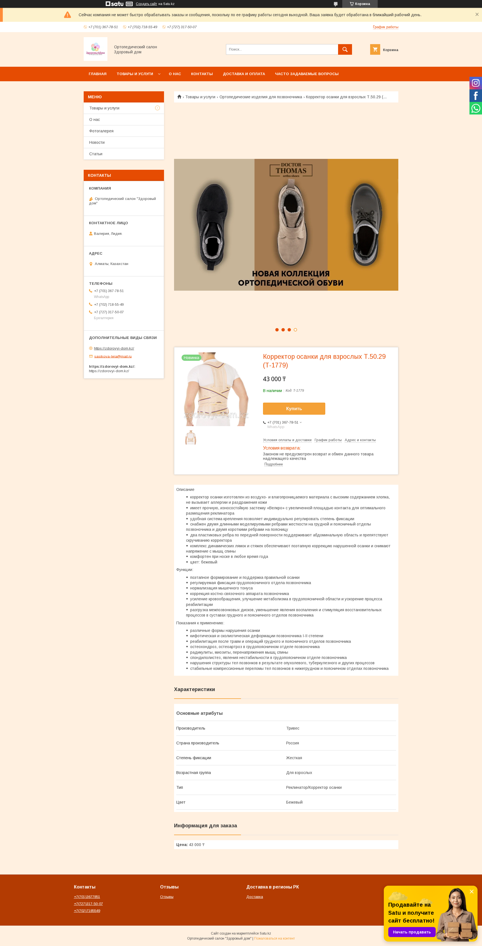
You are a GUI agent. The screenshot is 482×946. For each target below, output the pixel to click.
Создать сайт (146, 4)
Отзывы (166, 897)
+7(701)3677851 (87, 897)
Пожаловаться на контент (274, 938)
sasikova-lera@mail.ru (113, 356)
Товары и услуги (135, 74)
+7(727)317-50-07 (88, 904)
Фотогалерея (101, 131)
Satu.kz (265, 933)
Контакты (202, 74)
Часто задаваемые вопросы (307, 74)
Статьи (95, 154)
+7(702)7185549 (87, 911)
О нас (175, 74)
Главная (98, 74)
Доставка (254, 897)
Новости (97, 142)
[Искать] (345, 49)
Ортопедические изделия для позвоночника (261, 97)
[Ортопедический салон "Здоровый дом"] (95, 59)
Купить (294, 408)
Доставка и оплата (244, 74)
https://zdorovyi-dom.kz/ (114, 348)
